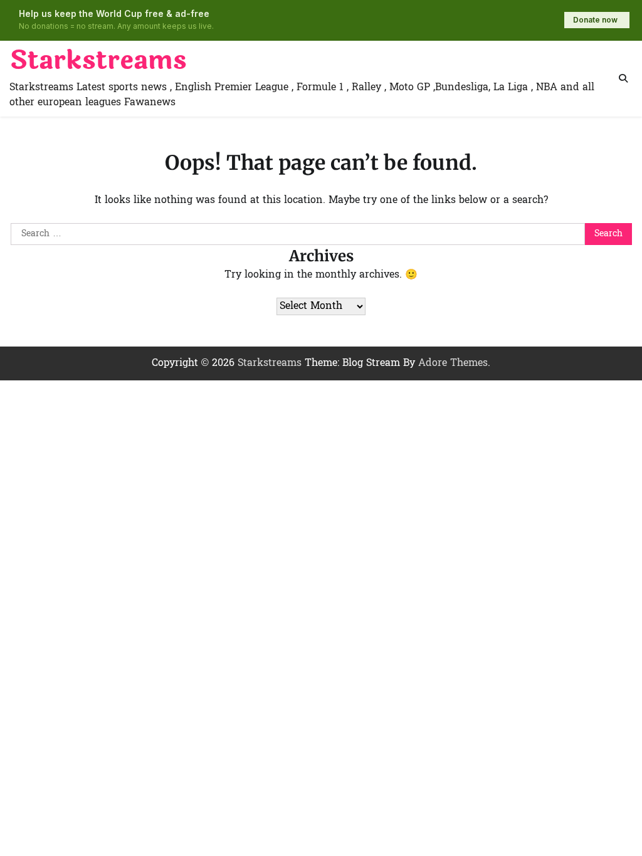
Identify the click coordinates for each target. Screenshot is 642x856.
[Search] (623, 78)
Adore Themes (453, 363)
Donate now (595, 19)
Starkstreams (98, 61)
